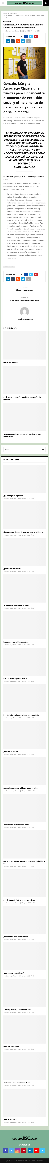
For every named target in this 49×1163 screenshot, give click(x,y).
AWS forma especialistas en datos (16, 1082)
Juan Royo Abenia (11, 498)
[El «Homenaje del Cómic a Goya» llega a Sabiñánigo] (24, 515)
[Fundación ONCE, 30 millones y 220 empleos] (24, 771)
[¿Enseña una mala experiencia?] (24, 920)
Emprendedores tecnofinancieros (24, 300)
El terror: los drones (11, 1046)
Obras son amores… (24, 290)
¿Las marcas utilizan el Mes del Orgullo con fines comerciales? (22, 435)
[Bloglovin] (42, 1150)
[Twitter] (11, 1150)
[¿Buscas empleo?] (24, 1103)
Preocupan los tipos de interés (15, 678)
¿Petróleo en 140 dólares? (13, 973)
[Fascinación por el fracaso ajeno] (24, 625)
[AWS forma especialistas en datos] (24, 1066)
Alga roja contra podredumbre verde (17, 1009)
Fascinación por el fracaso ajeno (16, 642)
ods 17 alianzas (9, 267)
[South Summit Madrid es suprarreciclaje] (24, 883)
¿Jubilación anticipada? (12, 568)
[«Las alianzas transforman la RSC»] (24, 808)
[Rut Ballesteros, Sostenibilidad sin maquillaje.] (24, 698)
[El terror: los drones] (24, 1029)
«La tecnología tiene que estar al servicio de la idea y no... (24, 862)
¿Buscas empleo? (10, 1119)
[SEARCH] (43, 449)
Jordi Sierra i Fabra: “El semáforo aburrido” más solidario (22, 398)
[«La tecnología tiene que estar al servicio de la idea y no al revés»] (24, 844)
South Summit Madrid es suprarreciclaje (19, 900)
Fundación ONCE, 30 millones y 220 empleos (20, 788)
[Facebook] (5, 1150)
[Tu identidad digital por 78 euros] (24, 588)
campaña (9, 176)
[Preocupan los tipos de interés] (24, 662)
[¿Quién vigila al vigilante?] (24, 479)
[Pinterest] (23, 1150)
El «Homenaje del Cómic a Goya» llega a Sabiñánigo (23, 532)
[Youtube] (36, 1150)
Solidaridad (7, 21)
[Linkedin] (30, 1150)
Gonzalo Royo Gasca (12, 31)
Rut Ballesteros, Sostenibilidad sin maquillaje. (21, 715)
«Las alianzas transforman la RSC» (16, 824)
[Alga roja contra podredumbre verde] (24, 993)
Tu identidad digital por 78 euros (16, 605)
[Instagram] (17, 1150)
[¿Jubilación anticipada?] (24, 552)
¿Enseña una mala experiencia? (15, 936)
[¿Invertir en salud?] (24, 735)
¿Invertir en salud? (10, 751)
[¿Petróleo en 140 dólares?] (24, 956)
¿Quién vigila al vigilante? (13, 495)
